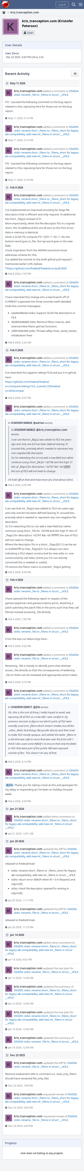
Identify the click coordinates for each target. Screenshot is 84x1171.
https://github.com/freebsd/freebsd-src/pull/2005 (37, 268)
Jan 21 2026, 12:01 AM (20, 833)
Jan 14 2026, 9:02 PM (20, 959)
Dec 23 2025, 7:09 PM (20, 1085)
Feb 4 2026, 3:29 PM (19, 801)
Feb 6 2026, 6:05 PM (19, 485)
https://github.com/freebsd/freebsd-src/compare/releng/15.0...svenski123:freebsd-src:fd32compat (33, 386)
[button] (80, 4)
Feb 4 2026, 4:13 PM (19, 761)
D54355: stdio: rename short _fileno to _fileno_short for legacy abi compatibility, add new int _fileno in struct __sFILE (42, 130)
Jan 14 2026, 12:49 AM (20, 978)
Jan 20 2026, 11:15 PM (20, 927)
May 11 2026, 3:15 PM (20, 118)
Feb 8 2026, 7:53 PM (19, 273)
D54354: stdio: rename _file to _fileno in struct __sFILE (46, 92)
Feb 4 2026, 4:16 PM (19, 682)
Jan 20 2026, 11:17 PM (20, 900)
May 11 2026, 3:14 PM (20, 140)
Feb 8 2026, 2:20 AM (19, 342)
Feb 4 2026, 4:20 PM (19, 646)
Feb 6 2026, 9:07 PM (19, 398)
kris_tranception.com (28, 91)
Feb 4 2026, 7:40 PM (19, 619)
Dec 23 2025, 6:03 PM (20, 1107)
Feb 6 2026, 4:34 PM (19, 572)
